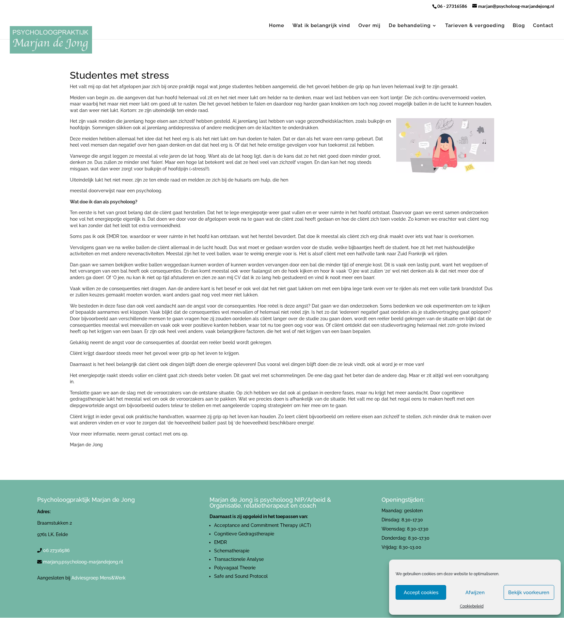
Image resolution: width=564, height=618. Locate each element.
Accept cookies (421, 592)
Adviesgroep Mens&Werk (98, 577)
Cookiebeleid (472, 606)
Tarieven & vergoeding (475, 25)
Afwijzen (475, 592)
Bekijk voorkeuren (528, 592)
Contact (543, 25)
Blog (519, 25)
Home (276, 25)
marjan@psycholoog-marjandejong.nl (83, 561)
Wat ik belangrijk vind (321, 25)
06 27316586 (56, 550)
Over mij (369, 25)
